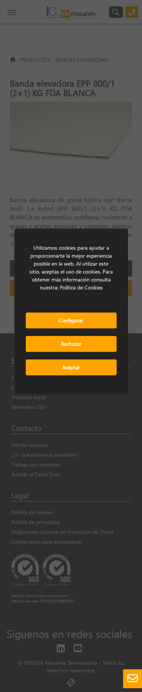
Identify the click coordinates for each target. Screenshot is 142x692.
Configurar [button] (71, 320)
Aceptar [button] (71, 367)
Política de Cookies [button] (81, 287)
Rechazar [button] (71, 343)
